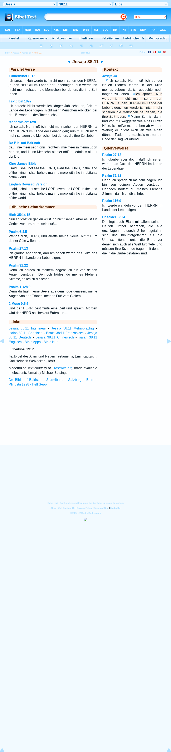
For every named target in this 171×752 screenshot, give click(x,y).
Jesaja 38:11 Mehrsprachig (72, 328)
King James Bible (22, 163)
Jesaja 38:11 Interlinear (27, 328)
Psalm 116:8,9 (19, 287)
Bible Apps (33, 342)
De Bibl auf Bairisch (24, 143)
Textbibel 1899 (20, 101)
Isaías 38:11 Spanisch (25, 333)
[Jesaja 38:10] (5, 350)
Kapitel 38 (26, 52)
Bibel (7, 52)
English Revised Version (28, 184)
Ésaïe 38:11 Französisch (65, 333)
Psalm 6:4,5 (18, 232)
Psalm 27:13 (18, 248)
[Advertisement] (85, 419)
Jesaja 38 (109, 76)
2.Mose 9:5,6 (18, 303)
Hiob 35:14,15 (19, 215)
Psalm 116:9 (111, 201)
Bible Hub (51, 342)
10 (107, 80)
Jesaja (16, 52)
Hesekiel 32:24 (113, 217)
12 (129, 116)
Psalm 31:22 (18, 265)
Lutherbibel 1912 (22, 76)
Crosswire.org (62, 368)
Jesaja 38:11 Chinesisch (55, 337)
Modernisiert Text (22, 122)
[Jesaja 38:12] (166, 350)
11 (134, 93)
